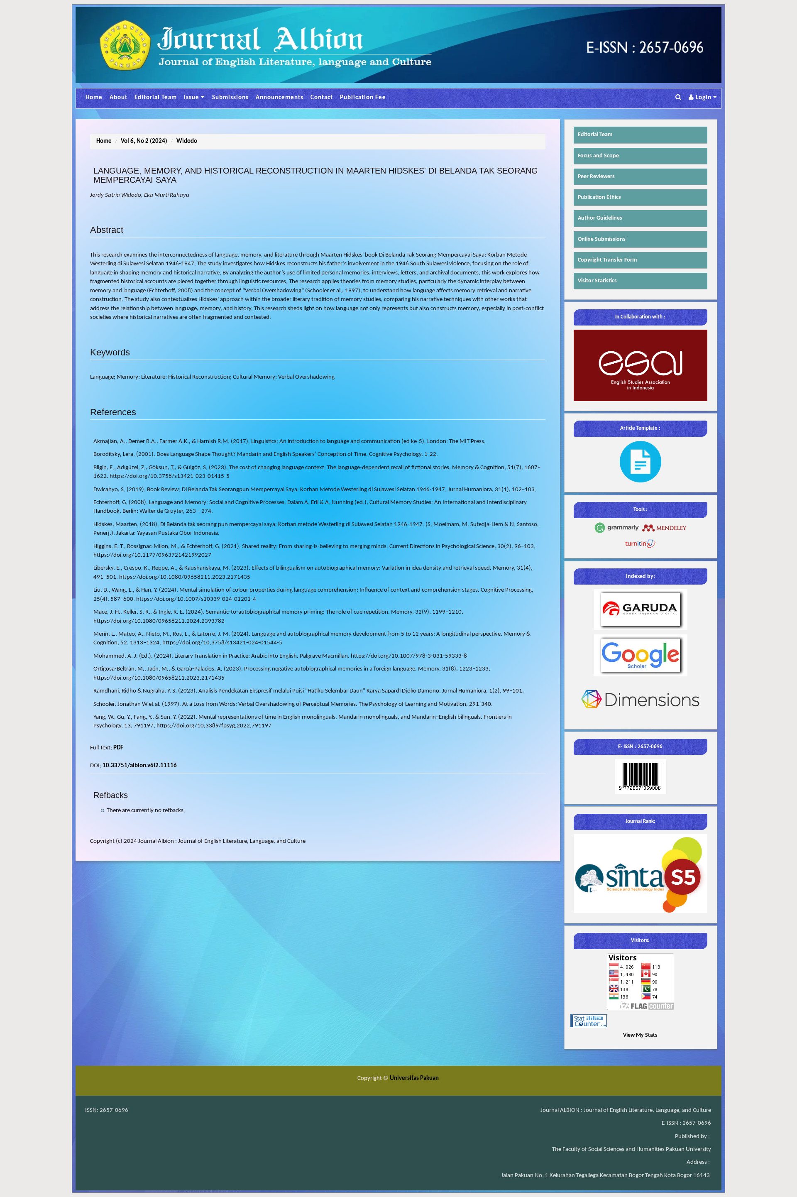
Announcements (279, 98)
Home (94, 98)
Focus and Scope (598, 156)
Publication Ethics (599, 197)
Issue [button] (192, 98)
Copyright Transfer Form (607, 260)
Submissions (230, 98)
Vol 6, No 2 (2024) (144, 141)
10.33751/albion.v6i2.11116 (140, 766)
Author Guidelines (600, 218)
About (118, 98)
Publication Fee (363, 98)
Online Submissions (602, 239)
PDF (118, 748)
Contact (321, 98)
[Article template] (640, 461)
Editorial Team (155, 98)
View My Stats (640, 1035)
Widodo (186, 141)
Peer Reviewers (596, 176)
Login (703, 98)
